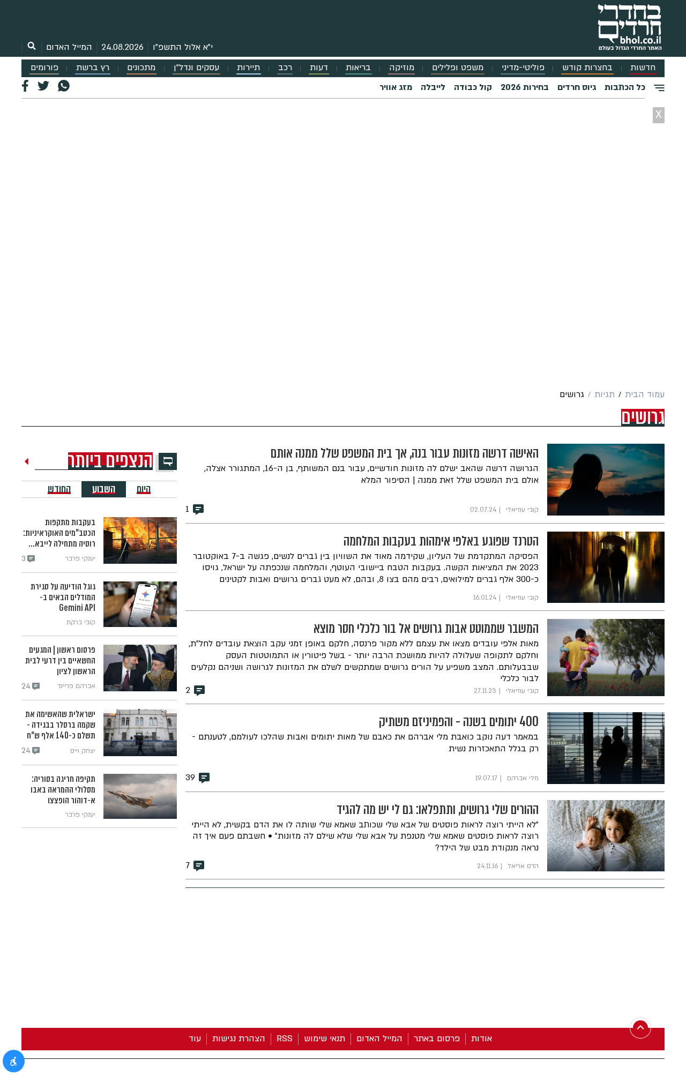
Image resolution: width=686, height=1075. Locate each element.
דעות (319, 67)
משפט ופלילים (457, 67)
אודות (481, 1038)
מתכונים (141, 67)
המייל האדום (69, 47)
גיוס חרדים (576, 87)
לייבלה (433, 87)
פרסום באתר (437, 1038)
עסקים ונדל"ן (196, 67)
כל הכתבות (625, 87)
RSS (285, 1038)
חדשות (642, 67)
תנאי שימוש (324, 1038)
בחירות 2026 (525, 87)
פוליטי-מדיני (523, 67)
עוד (195, 1038)
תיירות (248, 67)
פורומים (44, 67)
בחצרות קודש (587, 67)
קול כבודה (473, 87)
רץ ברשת (92, 67)
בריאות (358, 67)
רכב (285, 67)
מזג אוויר (395, 87)
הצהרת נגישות (238, 1038)
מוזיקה (401, 67)
